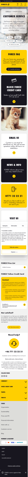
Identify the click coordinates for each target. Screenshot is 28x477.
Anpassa (13, 252)
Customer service (6, 429)
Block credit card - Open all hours (14, 359)
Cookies (3, 448)
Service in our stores (15, 44)
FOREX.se (8, 11)
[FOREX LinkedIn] (6, 376)
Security (3, 454)
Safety (18, 37)
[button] (17, 4)
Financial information (7, 420)
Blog (2, 433)
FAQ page (20, 368)
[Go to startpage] (5, 4)
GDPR (20, 40)
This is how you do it (15, 327)
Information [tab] (14, 225)
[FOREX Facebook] (2, 376)
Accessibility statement (6, 457)
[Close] (25, 472)
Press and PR (5, 416)
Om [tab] (23, 225)
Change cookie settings (14, 466)
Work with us (5, 425)
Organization (5, 407)
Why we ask (10, 40)
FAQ (11, 37)
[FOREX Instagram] (4, 376)
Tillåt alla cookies (14, 247)
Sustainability (5, 411)
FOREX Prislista (6, 267)
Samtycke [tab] (5, 225)
